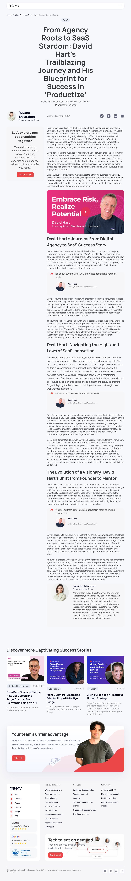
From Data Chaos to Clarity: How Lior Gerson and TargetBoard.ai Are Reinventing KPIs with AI (24, 697)
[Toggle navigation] (120, 6)
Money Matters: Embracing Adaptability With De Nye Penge (63, 698)
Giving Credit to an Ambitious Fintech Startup (105, 696)
